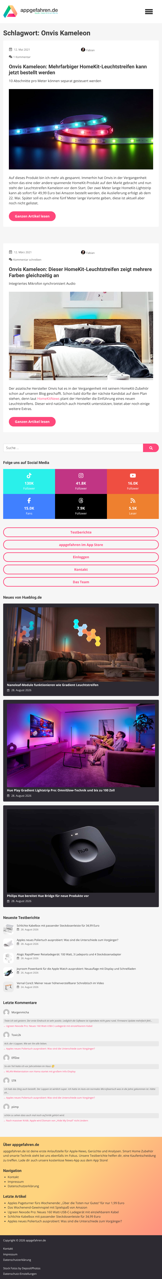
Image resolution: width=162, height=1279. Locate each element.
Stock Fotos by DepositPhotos (21, 1268)
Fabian (90, 50)
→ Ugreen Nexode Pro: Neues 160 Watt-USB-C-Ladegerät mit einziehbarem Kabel (47, 1026)
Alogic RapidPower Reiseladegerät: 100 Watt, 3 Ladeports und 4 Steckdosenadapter (69, 954)
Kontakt (81, 569)
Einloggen (81, 557)
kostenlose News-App (64, 1160)
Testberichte (81, 532)
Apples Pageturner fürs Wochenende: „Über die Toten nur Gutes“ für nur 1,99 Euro (66, 1203)
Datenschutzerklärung (23, 1186)
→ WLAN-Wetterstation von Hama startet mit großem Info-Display (39, 1071)
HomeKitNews (48, 398)
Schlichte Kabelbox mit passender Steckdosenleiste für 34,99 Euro (58, 925)
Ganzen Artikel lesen (32, 216)
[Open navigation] (148, 11)
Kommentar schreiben (27, 259)
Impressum (16, 1182)
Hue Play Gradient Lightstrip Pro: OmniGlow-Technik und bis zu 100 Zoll (61, 790)
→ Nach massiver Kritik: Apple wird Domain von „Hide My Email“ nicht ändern (45, 1120)
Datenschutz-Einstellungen (20, 1274)
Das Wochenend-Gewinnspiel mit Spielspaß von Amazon (47, 1208)
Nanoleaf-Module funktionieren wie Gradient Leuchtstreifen (52, 685)
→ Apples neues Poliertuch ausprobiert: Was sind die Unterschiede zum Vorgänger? (49, 1048)
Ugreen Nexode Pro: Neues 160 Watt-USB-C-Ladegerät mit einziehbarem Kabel (63, 1212)
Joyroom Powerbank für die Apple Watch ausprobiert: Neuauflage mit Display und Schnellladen (76, 968)
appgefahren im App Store (81, 544)
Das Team (81, 582)
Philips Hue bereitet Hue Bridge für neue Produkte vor (48, 896)
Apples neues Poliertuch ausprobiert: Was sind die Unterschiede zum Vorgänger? (67, 940)
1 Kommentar (22, 57)
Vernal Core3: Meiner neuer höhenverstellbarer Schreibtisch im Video (60, 983)
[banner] (30, 11)
